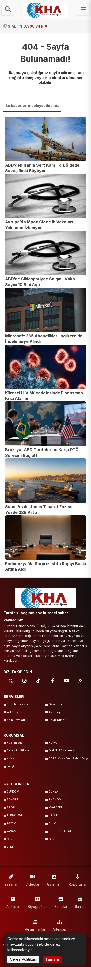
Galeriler (54, 884)
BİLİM (52, 823)
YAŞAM (11, 831)
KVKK (11, 758)
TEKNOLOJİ (15, 815)
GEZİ (52, 839)
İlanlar (80, 906)
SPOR (11, 807)
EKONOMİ (55, 799)
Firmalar (61, 906)
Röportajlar (78, 884)
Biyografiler (37, 906)
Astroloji (55, 712)
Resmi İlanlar (35, 929)
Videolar (32, 884)
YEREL (11, 847)
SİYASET (12, 799)
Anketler (13, 906)
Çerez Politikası (18, 750)
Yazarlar (11, 884)
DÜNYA (53, 791)
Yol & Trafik (14, 712)
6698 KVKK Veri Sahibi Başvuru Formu (68, 758)
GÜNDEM (13, 791)
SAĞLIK (54, 815)
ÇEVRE (11, 839)
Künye (53, 742)
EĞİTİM (11, 823)
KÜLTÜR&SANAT (60, 831)
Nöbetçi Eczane (18, 704)
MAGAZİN (55, 807)
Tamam (52, 959)
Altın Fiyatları (16, 720)
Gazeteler (55, 704)
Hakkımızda (15, 742)
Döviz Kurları (57, 720)
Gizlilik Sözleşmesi (62, 750)
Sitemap (59, 929)
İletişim (12, 766)
